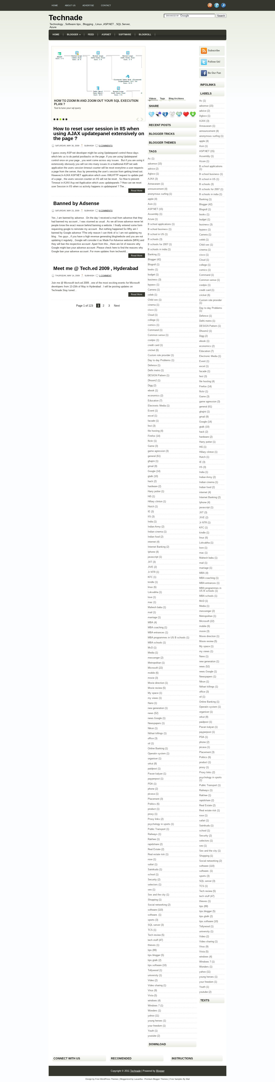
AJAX (151, 178)
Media (151, 652)
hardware (153, 486)
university (153, 975)
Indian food (154, 536)
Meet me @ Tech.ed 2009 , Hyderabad (95, 268)
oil (149, 743)
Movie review (155, 688)
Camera (152, 289)
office (151, 738)
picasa (151, 793)
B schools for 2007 (158, 244)
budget (151, 274)
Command (153, 330)
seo (150, 889)
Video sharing (155, 985)
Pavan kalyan (155, 773)
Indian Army (154, 526)
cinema (152, 304)
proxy (151, 814)
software (152, 909)
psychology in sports (159, 824)
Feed (91, 34)
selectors (153, 884)
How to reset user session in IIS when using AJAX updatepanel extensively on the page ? (98, 133)
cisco (151, 309)
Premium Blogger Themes (156, 1079)
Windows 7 (154, 1005)
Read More (136, 190)
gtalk (150, 476)
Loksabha (153, 592)
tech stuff (153, 940)
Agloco (151, 173)
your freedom (155, 1025)
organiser (153, 758)
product (152, 809)
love (150, 597)
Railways (153, 834)
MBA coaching (156, 627)
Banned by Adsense (76, 203)
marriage (152, 617)
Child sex (153, 299)
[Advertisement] (137, 42)
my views (153, 698)
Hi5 (149, 496)
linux (150, 587)
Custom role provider (159, 355)
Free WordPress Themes (106, 1079)
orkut (150, 763)
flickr (150, 441)
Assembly (153, 214)
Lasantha (138, 1079)
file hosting (154, 430)
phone (151, 788)
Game (151, 446)
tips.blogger (154, 955)
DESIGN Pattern (157, 375)
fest (150, 425)
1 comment (105, 275)
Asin (150, 204)
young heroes (155, 1020)
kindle (151, 582)
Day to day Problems (159, 360)
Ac (149, 158)
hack (150, 481)
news (150, 713)
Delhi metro (154, 370)
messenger (154, 657)
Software (125, 34)
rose (150, 859)
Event (151, 410)
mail (150, 612)
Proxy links (154, 819)
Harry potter (154, 491)
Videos (152, 98)
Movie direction (156, 683)
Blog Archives (176, 98)
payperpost (154, 778)
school (151, 874)
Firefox (151, 435)
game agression (156, 451)
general (152, 456)
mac (150, 602)
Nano (150, 703)
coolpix (151, 340)
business (153, 279)
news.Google (155, 718)
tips (150, 950)
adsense (152, 163)
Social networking (157, 904)
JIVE (150, 567)
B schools (153, 239)
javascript (153, 556)
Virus (150, 990)
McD (150, 647)
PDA (150, 783)
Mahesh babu (155, 607)
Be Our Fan (214, 73)
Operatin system (157, 753)
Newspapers (154, 723)
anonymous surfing (158, 194)
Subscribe (214, 50)
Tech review (154, 935)
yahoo (151, 1015)
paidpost (152, 768)
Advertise (88, 5)
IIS (149, 516)
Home (55, 5)
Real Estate (154, 849)
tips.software (155, 965)
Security (152, 879)
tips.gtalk (153, 960)
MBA (150, 622)
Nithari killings (155, 733)
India (150, 521)
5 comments (105, 146)
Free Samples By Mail (180, 1079)
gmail (151, 466)
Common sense (156, 335)
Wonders (152, 1010)
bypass (152, 284)
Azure (151, 219)
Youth (151, 1030)
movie (151, 677)
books (151, 269)
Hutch (151, 506)
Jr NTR (151, 572)
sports (151, 919)
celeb (151, 294)
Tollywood (153, 970)
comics (152, 325)
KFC (150, 577)
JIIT (150, 562)
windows (152, 1000)
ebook (151, 390)
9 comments (105, 210)
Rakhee (152, 839)
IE (149, 511)
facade (151, 420)
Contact (106, 5)
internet (152, 541)
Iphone (151, 551)
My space (153, 693)
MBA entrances (156, 632)
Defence (152, 365)
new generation (156, 708)
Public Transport (157, 829)
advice (151, 168)
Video (151, 980)
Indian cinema (155, 531)
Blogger (74, 34)
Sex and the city (157, 894)
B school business (158, 229)
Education (153, 400)
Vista (150, 995)
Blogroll (145, 34)
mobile (151, 672)
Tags (162, 98)
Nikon (151, 728)
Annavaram (154, 183)
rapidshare (153, 844)
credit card (153, 345)
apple (151, 199)
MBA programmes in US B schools (167, 637)
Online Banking (156, 748)
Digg (150, 385)
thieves (152, 945)
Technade (65, 17)
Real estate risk (156, 854)
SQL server (154, 924)
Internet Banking (157, 546)
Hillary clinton (155, 501)
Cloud (151, 314)
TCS (150, 930)
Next (117, 305)
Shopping (153, 899)
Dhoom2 (152, 380)
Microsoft (153, 667)
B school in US (156, 234)
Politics (152, 803)
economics (154, 395)
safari (151, 864)
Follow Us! (214, 61)
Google (151, 471)
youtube (152, 1035)
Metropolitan (154, 662)
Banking (152, 254)
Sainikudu (153, 869)
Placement (153, 798)
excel (151, 415)
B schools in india (157, 249)
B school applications (159, 224)
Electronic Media (157, 405)
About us (70, 5)
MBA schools (155, 642)
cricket (151, 350)
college (151, 320)
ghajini (151, 461)
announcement (156, 188)
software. (153, 914)
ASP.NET (106, 34)
